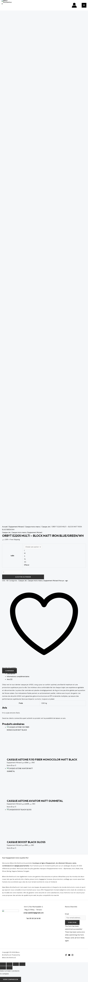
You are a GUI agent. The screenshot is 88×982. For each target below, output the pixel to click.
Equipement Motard (16, 527)
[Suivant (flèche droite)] (9, 968)
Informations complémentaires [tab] (18, 677)
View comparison (10, 979)
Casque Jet (46, 527)
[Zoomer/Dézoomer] (3, 964)
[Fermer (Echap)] (22, 964)
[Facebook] (66, 955)
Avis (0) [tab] (9, 679)
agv (66, 581)
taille (12, 556)
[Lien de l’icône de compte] (74, 5)
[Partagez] (16, 964)
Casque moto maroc (32, 527)
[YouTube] (69, 955)
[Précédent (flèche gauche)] (3, 968)
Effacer (26, 565)
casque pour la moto (21, 866)
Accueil (4, 527)
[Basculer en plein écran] (9, 964)
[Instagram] (72, 955)
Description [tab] (11, 674)
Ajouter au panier (23, 577)
